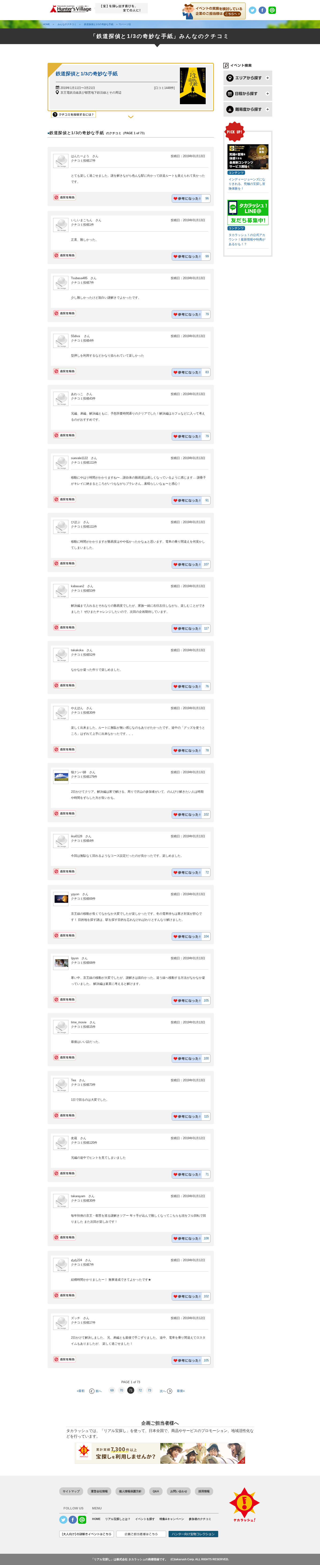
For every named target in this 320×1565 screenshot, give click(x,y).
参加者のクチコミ (200, 1519)
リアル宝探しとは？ (117, 1519)
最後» (181, 1391)
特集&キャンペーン (172, 1519)
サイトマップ (71, 1491)
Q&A (156, 1491)
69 (112, 1390)
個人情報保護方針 (130, 1491)
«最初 (81, 1391)
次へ (163, 1391)
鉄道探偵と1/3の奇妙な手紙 (87, 73)
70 (121, 1390)
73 (149, 1390)
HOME (96, 1519)
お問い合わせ (178, 1491)
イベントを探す (145, 1519)
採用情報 (204, 1491)
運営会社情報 (99, 1491)
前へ (99, 1391)
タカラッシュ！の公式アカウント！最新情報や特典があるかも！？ (247, 239)
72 (140, 1390)
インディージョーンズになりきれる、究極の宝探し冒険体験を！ (247, 184)
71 (130, 1390)
